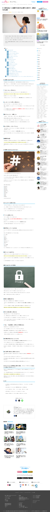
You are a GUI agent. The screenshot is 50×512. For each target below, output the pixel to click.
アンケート (40, 48)
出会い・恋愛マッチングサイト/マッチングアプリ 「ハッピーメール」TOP (10, 496)
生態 (44, 109)
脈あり (42, 114)
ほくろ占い (39, 88)
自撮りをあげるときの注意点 (10, 67)
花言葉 (38, 115)
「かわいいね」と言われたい (12, 51)
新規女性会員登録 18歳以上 (8, 503)
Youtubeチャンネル (43, 87)
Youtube (38, 87)
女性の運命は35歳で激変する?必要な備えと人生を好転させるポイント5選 (9, 433)
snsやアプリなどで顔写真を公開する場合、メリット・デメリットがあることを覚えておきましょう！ (19, 76)
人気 (42, 99)
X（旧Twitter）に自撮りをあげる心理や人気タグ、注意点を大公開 (24, 4)
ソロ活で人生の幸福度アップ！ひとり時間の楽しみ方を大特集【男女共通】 (20, 444)
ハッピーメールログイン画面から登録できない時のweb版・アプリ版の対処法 (42, 19)
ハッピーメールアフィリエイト (36, 500)
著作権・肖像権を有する (11, 68)
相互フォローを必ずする (11, 65)
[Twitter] (19, 400)
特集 (14, 4)
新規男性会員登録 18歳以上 (8, 504)
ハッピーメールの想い (7, 498)
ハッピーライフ (11, 4)
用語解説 (38, 110)
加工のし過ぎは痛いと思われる (12, 70)
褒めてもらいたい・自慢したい (12, 54)
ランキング (45, 98)
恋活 (39, 66)
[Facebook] (16, 400)
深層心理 (39, 68)
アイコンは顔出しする (11, 62)
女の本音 (41, 103)
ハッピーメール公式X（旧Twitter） (37, 495)
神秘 (38, 40)
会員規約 (20, 495)
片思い (39, 70)
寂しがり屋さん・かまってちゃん (12, 56)
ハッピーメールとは (7, 497)
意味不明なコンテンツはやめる (12, 63)
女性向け (45, 103)
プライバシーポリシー (21, 496)
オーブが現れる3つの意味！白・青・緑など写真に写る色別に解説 (42, 42)
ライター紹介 (33, 492)
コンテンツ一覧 (34, 501)
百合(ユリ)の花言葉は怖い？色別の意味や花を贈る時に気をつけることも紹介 (20, 433)
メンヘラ (38, 98)
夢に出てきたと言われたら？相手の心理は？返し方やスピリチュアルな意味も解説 (9, 456)
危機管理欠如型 (10, 57)
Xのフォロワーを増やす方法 (10, 60)
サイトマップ (34, 502)
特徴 (39, 72)
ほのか (42, 88)
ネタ (44, 93)
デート (46, 92)
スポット (38, 92)
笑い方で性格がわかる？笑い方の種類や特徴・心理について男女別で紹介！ (20, 456)
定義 (39, 61)
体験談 (45, 99)
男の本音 (42, 110)
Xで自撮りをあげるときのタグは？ (11, 59)
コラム (39, 50)
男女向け (46, 110)
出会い (39, 55)
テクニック (42, 92)
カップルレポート (21, 502)
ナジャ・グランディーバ (40, 93)
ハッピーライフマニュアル (27, 492)
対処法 (41, 104)
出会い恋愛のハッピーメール (5, 4)
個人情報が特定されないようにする (12, 73)
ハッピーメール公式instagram (36, 496)
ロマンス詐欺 (39, 99)
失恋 (39, 57)
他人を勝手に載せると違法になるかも (13, 74)
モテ (41, 98)
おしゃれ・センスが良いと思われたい (13, 53)
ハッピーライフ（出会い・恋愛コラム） (23, 507)
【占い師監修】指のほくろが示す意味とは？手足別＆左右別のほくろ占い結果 (42, 31)
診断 (38, 29)
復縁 (44, 104)
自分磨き (45, 114)
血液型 (41, 115)
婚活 (39, 59)
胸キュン (38, 114)
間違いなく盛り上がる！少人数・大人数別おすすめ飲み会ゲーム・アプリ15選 (9, 444)
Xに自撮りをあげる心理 (9, 50)
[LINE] (22, 400)
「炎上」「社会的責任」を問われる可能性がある (14, 71)
